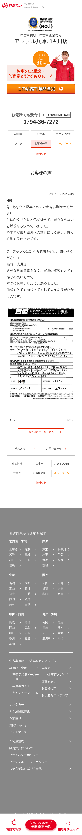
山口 (12, 633)
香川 (12, 638)
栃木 (60, 560)
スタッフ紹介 (63, 134)
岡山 (12, 627)
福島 (12, 565)
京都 (60, 583)
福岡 (45, 622)
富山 (12, 588)
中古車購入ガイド (57, 674)
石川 (27, 588)
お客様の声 (41, 143)
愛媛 (27, 638)
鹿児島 (46, 638)
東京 (45, 549)
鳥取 (12, 622)
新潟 (12, 583)
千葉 (60, 554)
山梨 (27, 593)
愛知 (27, 599)
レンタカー (16, 704)
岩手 (12, 554)
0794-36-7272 (41, 122)
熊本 (60, 627)
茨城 (45, 565)
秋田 (12, 560)
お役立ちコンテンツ (55, 695)
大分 (45, 633)
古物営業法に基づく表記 (25, 768)
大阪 (45, 583)
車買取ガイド (21, 686)
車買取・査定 (18, 667)
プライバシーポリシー (24, 755)
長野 (27, 583)
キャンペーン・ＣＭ (25, 692)
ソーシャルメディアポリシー (28, 761)
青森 (27, 549)
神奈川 (62, 549)
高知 (12, 644)
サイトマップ (18, 732)
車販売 (46, 667)
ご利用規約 (16, 741)
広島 (27, 627)
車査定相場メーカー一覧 (25, 677)
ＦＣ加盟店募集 (19, 711)
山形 (27, 560)
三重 (27, 604)
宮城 (27, 554)
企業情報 (15, 718)
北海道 (13, 549)
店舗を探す (49, 681)
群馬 (45, 560)
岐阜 (12, 604)
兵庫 (60, 593)
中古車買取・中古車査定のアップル (32, 661)
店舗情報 (18, 134)
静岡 (12, 599)
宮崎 (60, 633)
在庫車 (41, 134)
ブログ (18, 143)
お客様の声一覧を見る (41, 431)
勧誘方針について (21, 748)
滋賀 (45, 588)
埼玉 (45, 554)
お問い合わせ (18, 725)
